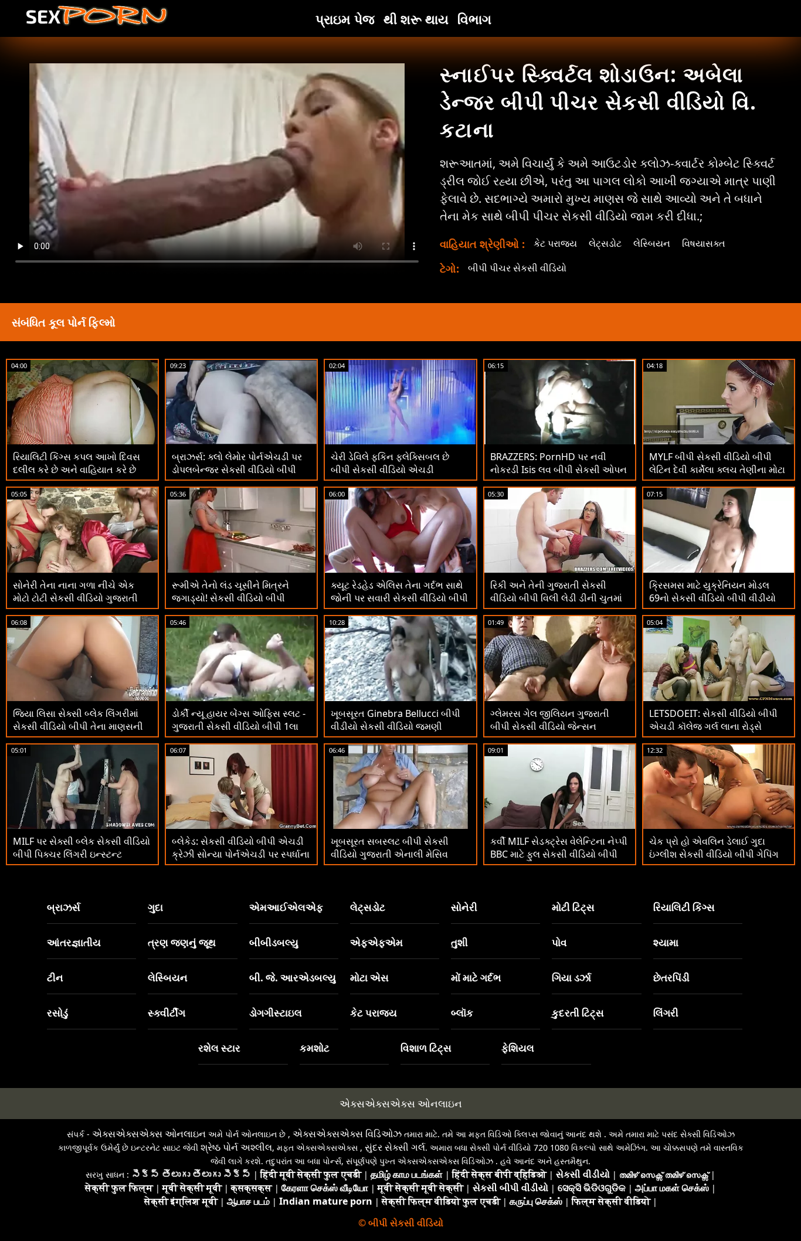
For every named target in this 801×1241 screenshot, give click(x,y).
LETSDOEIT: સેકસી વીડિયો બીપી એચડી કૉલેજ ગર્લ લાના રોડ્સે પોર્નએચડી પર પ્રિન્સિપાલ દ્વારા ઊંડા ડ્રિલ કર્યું (718, 733)
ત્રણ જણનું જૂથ (182, 942)
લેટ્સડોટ (605, 243)
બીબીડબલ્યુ (273, 942)
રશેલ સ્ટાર (219, 1048)
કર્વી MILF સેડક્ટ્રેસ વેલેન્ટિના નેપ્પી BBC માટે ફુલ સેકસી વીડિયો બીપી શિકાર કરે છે (558, 854)
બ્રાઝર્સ (63, 907)
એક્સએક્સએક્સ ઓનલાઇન (401, 1103)
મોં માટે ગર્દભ (476, 977)
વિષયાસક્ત (703, 243)
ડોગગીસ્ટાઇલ (275, 1012)
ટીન (55, 977)
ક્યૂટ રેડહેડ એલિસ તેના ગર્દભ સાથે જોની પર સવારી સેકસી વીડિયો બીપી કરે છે (399, 598)
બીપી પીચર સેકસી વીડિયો (517, 267)
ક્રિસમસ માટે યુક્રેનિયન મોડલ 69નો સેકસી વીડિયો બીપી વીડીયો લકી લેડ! (712, 598)
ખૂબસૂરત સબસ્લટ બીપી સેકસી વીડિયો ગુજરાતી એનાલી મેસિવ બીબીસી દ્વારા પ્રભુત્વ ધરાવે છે (390, 854)
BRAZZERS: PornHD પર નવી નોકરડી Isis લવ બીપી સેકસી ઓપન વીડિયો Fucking (558, 469)
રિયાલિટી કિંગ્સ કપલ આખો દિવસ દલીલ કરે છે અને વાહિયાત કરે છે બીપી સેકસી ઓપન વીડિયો (76, 469)
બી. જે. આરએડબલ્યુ (292, 977)
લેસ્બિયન (651, 243)
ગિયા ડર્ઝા (571, 977)
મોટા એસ (369, 977)
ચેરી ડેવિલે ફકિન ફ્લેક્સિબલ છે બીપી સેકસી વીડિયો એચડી (390, 463)
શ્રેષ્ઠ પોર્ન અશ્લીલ (236, 1147)
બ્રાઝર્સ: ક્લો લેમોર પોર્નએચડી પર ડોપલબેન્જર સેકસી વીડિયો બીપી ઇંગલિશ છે (237, 469)
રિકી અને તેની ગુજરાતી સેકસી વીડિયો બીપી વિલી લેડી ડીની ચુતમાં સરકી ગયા (556, 598)
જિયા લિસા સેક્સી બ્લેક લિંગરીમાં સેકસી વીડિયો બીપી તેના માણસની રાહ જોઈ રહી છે (78, 726)
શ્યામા (665, 942)
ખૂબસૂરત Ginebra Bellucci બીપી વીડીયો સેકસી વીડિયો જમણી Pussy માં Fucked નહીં (395, 726)
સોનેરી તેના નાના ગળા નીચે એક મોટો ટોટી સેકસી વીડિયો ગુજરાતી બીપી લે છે (75, 598)
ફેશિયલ (517, 1048)
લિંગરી (665, 1012)
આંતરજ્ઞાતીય (74, 942)
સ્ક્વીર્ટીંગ (166, 1012)
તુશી (459, 942)
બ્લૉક (462, 1012)
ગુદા (155, 907)
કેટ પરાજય (555, 243)
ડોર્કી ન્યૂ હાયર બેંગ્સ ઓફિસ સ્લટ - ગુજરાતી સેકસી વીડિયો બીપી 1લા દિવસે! (239, 726)
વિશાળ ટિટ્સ (426, 1048)
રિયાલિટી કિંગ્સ (684, 907)
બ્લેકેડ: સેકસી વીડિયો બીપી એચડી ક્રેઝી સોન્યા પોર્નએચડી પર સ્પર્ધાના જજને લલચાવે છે (241, 854)
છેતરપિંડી (671, 977)
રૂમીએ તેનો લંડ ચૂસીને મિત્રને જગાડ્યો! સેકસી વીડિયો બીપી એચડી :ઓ (230, 598)
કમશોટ (315, 1048)
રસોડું (57, 1012)
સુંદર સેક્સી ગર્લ (395, 1147)
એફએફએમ (376, 942)
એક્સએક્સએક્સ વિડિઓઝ (347, 1133)
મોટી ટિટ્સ (573, 907)
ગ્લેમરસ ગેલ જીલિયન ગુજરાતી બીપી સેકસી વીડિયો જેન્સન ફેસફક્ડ (549, 726)
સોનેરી (464, 907)
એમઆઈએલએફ (286, 907)
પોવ (559, 942)
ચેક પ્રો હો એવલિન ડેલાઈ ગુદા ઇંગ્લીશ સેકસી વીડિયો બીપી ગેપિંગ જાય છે (714, 854)
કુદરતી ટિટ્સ (578, 1012)
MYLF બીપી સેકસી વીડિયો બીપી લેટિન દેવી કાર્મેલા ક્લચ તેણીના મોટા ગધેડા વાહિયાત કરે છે (717, 469)
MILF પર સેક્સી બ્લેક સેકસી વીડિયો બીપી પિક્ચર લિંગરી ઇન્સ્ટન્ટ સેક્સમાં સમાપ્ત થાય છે (81, 854)
